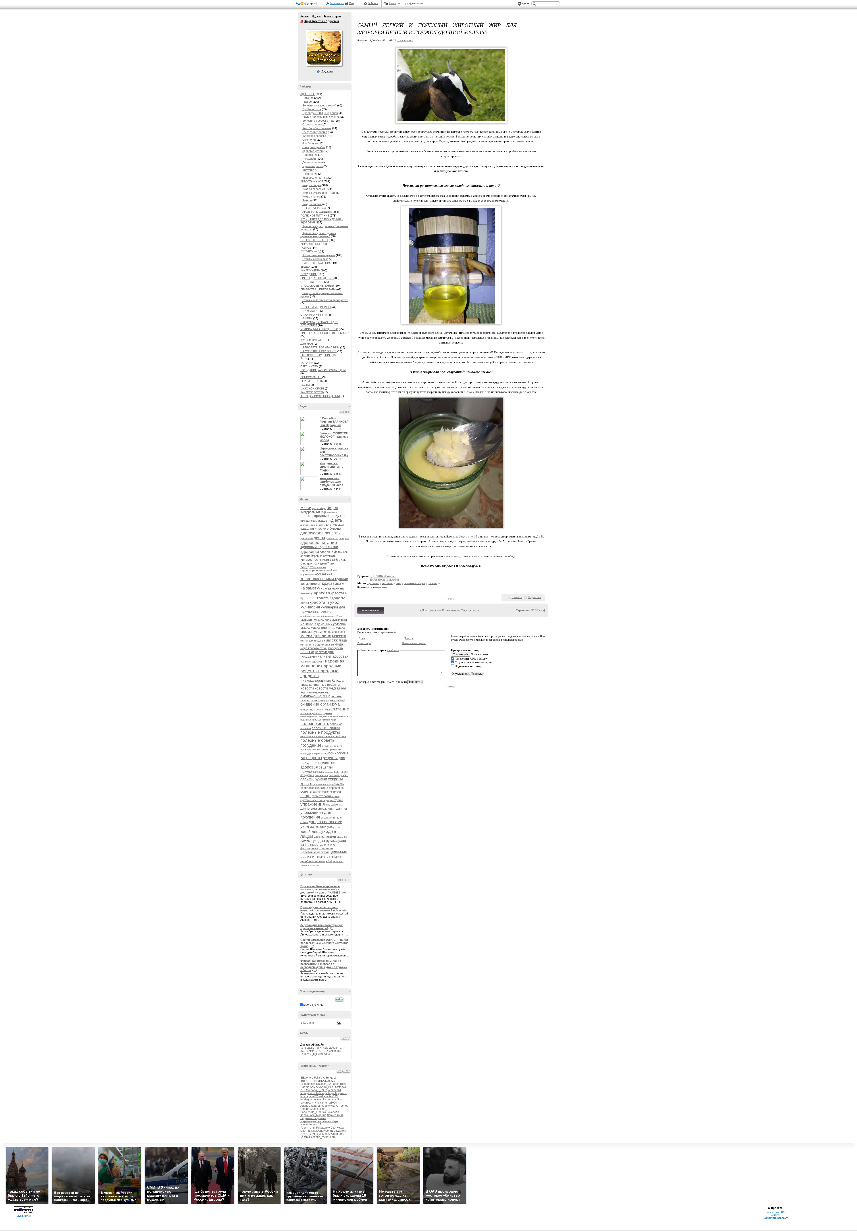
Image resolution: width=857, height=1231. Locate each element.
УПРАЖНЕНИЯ (310, 244)
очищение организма (320, 704)
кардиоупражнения (312, 570)
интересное (309, 559)
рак (303, 758)
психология (338, 753)
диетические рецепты (320, 533)
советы (306, 791)
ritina (340, 1099)
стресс (335, 796)
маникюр (339, 620)
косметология (310, 583)
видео (332, 508)
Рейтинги (373, 3)
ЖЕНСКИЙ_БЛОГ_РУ (314, 1050)
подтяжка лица (328, 720)
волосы (306, 516)
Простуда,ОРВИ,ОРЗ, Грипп (320, 113)
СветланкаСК (309, 1130)
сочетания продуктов (329, 791)
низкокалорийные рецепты (320, 684)
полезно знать (314, 723)
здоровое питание (318, 542)
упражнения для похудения (315, 814)
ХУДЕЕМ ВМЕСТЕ (311, 340)
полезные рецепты (310, 736)
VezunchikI (334, 1090)
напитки (307, 652)
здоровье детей (331, 552)
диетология (306, 538)
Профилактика (311, 109)
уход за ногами (325, 836)
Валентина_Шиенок (313, 1112)
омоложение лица (315, 696)
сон (315, 792)
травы (338, 800)
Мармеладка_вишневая (315, 1121)
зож (345, 552)
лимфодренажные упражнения (317, 616)
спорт (305, 796)
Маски (305, 508)
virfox (317, 1102)
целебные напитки (314, 852)
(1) (341, 473)
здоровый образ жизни (319, 547)
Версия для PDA (775, 1212)
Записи (304, 16)
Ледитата (306, 1118)
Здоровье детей (312, 151)
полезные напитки (326, 728)
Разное (307, 101)
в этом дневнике (313, 1005)
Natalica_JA (323, 1083)
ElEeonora (306, 1077)
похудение (311, 745)
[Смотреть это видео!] (310, 423)
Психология (309, 158)
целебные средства (329, 856)
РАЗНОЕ (305, 247)
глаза (319, 520)
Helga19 (331, 1077)
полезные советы (317, 740)
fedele (320, 1093)
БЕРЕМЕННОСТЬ (311, 381)
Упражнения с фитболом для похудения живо (331, 482)
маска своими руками (322, 629)
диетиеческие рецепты (312, 525)
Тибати (326, 1133)
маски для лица (315, 635)
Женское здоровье (314, 135)
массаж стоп (307, 645)
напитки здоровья (332, 656)
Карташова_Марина (313, 1115)
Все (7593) (343, 1071)
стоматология (322, 796)
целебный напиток (312, 861)
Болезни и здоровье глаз (318, 120)
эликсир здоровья (309, 865)
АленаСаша (308, 1105)
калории (320, 567)
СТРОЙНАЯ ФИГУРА (313, 314)
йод (337, 559)
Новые (540, 610)
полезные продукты (320, 732)
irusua (304, 1096)
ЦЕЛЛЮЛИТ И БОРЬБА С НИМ (319, 347)
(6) (341, 444)
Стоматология (311, 124)
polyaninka (319, 1099)
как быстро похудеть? (323, 561)
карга (332, 1137)
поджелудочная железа (333, 716)
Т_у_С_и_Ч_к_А (310, 1133)
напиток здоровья (312, 661)
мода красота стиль (313, 648)
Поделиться (534, 597)
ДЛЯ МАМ (306, 343)
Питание (308, 98)
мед (317, 644)
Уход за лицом (311, 185)
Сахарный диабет (313, 147)
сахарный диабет (338, 775)
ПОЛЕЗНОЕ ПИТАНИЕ (314, 215)
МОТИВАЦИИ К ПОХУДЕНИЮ (319, 329)
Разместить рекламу (775, 1217)
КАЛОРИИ (306, 362)
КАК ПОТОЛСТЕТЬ (312, 392)
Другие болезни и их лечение (321, 117)
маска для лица (323, 627)
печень (328, 709)
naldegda (306, 1099)
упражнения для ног (332, 808)
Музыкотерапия (312, 166)
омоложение (318, 692)
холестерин (325, 848)
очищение (337, 700)
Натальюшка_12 (310, 1124)
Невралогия (310, 173)
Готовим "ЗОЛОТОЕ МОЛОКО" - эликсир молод (334, 437)
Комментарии (332, 16)
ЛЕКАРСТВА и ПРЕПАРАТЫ (318, 289)
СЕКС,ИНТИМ (309, 366)
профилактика (320, 753)
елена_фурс (320, 1137)
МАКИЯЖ (306, 318)
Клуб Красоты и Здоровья (302, 21)
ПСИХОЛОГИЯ (310, 310)
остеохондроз (320, 700)
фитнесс (330, 845)
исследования (327, 559)
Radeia (304, 1087)
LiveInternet (307, 4)
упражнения (312, 804)
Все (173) (344, 879)
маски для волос (334, 631)
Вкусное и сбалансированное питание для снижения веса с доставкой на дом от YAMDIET (320, 889)
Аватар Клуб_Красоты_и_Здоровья (324, 48)
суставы (305, 800)
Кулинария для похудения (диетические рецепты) (318, 235)
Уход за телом (311, 196)
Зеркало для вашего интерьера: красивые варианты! (321, 927)
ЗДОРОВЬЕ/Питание (383, 576)
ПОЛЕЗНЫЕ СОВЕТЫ (314, 240)
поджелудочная (308, 716)
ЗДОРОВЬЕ (307, 94)
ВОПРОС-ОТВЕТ (311, 377)
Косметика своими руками (318, 255)
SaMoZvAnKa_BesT (322, 1087)
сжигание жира (324, 784)
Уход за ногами (312, 204)
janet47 (313, 1096)
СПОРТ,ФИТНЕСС (311, 281)
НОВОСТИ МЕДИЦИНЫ (315, 307)
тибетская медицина (322, 800)
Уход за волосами (313, 189)
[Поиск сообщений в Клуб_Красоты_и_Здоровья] (339, 1000)
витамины (332, 512)
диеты (319, 537)
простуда (305, 753)
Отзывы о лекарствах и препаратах (325, 300)
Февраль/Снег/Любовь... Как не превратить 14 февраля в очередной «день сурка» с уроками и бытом (323, 965)
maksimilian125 (328, 1096)
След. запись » (470, 610)
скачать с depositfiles (329, 787)
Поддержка (519, 4)
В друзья (327, 71)
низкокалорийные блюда (321, 680)
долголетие (332, 538)
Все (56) (345, 411)
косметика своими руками (324, 579)
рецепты (314, 758)
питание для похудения (316, 713)
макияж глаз (322, 620)
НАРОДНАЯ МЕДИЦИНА (316, 211)
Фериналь (337, 1133)
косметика (323, 574)
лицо (339, 615)
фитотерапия (309, 848)
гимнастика (307, 520)
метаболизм (327, 645)
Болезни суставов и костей (319, 105)
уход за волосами (325, 822)
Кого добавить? (333, 1047)
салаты (329, 772)
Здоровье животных (315, 177)
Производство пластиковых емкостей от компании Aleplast (320, 909)
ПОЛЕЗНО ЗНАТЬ (311, 208)
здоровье (309, 551)
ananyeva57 (308, 1093)
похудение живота (332, 746)
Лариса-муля (335, 1115)
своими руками (313, 779)
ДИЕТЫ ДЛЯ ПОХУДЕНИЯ (317, 278)
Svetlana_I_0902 (316, 1090)
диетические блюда (323, 528)
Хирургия (308, 170)
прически (335, 749)
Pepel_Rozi (338, 1083)
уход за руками (325, 841)
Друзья (316, 16)
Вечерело (333, 1112)
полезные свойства (333, 736)
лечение (324, 611)
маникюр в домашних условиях (323, 624)
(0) (344, 892)
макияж (306, 620)
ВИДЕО (305, 266)
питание (341, 709)
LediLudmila (308, 1083)
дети (327, 520)
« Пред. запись (429, 610)
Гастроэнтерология (314, 132)
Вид (525, 4)
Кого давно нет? (310, 1047)
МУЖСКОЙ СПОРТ (312, 388)
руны (321, 772)
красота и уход (324, 602)
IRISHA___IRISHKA (312, 1080)
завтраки (344, 538)
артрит (316, 508)
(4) (341, 488)
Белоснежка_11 (320, 1108)
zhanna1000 (329, 1102)
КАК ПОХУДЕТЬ (310, 270)
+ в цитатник (405, 40)
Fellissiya (319, 1077)
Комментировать (371, 610)
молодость (335, 648)
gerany (342, 1093)
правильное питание (314, 749)
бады (323, 508)
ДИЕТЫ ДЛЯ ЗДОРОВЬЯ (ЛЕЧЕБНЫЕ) (324, 333)
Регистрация (337, 3)
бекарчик (306, 1137)
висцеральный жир (313, 512)
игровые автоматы (323, 556)
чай (329, 861)
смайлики (393, 650)
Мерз (334, 1121)
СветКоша (337, 1127)
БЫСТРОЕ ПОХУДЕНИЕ (315, 355)
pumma (331, 1099)
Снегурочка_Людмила (332, 1130)
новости (307, 688)
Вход (352, 3)
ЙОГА (304, 358)
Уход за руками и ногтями (318, 192)
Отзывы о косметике (315, 259)
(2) (339, 429)
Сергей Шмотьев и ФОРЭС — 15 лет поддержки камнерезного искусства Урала (324, 943)
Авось (392, 3)
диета (336, 520)
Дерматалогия (311, 162)
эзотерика (338, 861)
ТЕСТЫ (305, 384)
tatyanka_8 (307, 1102)
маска (305, 627)
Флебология (310, 143)
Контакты (775, 1215)
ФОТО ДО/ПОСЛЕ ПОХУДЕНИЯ (320, 396)
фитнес (319, 845)
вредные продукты (329, 516)
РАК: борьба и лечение (316, 128)
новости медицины (330, 688)
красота (322, 593)
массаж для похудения (312, 640)
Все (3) (345, 1038)
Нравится (517, 597)
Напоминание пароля (414, 643)
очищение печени (311, 709)
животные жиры (414, 583)
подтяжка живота (310, 719)
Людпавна (319, 1118)
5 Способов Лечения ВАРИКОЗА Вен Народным (334, 422)
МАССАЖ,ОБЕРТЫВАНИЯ (317, 285)
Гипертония (310, 154)
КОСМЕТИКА (308, 251)
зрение (305, 556)
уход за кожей (313, 826)
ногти (304, 692)
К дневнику (449, 610)
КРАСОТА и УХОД (311, 181)
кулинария (310, 607)
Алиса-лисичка (325, 1105)
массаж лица (336, 640)
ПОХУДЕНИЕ (308, 274)
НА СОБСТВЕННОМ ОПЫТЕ (318, 351)
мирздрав (335, 1050)
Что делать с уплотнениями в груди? (331, 467)
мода (339, 644)
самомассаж (321, 775)
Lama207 (331, 1080)
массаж (339, 636)
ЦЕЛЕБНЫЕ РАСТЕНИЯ (315, 263)
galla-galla (330, 1093)
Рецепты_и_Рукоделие (315, 1054)
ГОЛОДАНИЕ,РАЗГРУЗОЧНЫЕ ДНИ (323, 370)
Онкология (309, 139)
